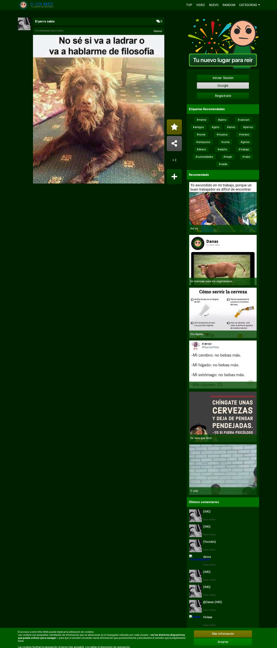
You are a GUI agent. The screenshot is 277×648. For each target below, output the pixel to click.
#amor (231, 127)
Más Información (223, 634)
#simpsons (203, 142)
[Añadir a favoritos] (174, 127)
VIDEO (200, 5)
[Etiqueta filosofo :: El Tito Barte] (37, 9)
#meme (201, 119)
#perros (248, 127)
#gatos (245, 142)
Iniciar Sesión (223, 78)
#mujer (227, 156)
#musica (222, 134)
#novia (201, 134)
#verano (244, 134)
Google (222, 86)
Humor (158, 31)
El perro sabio (45, 21)
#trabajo (244, 149)
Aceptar (223, 642)
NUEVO (214, 5)
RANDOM (229, 5)
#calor (246, 156)
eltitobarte (44, 30)
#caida (223, 164)
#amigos (198, 127)
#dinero (201, 149)
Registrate (223, 96)
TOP (189, 5)
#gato (215, 127)
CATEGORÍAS (248, 5)
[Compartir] (174, 143)
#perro (222, 119)
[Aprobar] (174, 176)
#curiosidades (204, 156)
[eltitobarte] (24, 29)
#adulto (222, 149)
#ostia (225, 142)
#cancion (243, 119)
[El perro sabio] (98, 109)
